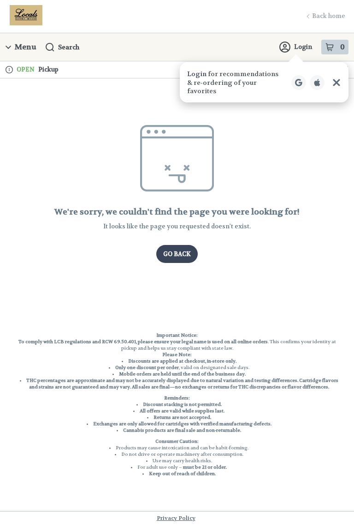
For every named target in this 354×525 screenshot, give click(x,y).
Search (68, 47)
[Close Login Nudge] (336, 82)
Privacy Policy (176, 518)
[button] (264, 82)
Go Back (177, 254)
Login (303, 47)
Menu (25, 47)
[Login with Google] (298, 82)
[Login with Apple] (317, 82)
